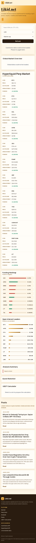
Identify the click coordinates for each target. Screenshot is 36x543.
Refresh (18, 41)
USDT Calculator (6, 519)
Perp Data (4, 512)
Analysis (3, 515)
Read (4, 426)
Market (3, 510)
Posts (2, 517)
